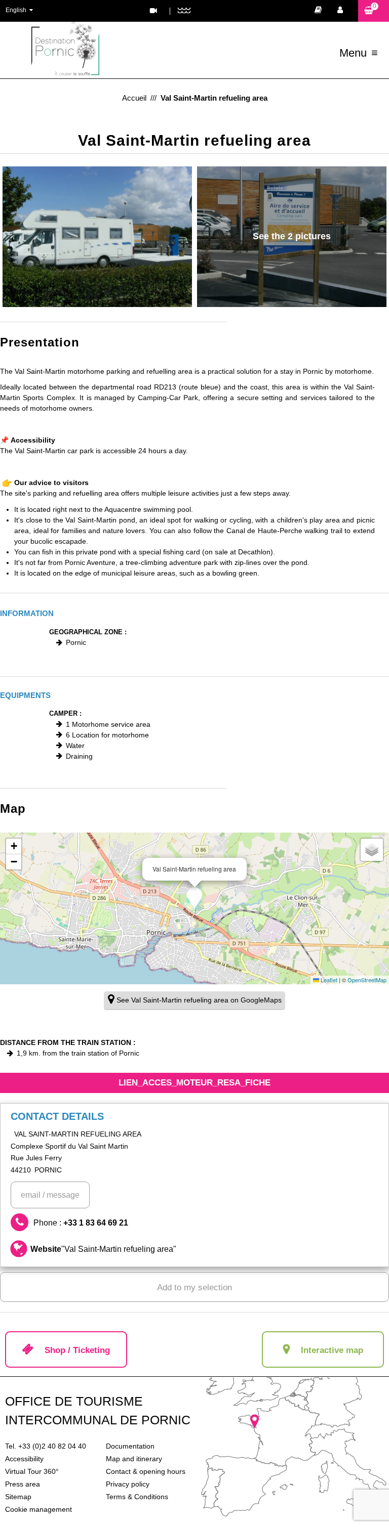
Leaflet (328, 980)
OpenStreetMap (366, 980)
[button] (373, 11)
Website (103, 1249)
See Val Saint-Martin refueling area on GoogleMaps (199, 1000)
